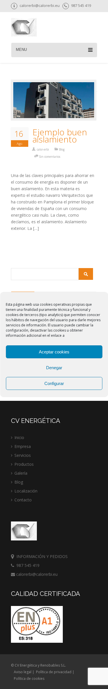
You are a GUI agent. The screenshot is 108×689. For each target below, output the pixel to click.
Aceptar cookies (54, 351)
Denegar (54, 367)
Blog (62, 149)
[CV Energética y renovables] (24, 28)
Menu (21, 49)
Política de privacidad (53, 671)
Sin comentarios (49, 157)
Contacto (23, 500)
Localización (25, 491)
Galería (20, 473)
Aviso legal (22, 671)
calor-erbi (43, 149)
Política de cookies (29, 678)
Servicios (22, 455)
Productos (24, 464)
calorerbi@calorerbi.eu (36, 574)
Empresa (22, 446)
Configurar (54, 383)
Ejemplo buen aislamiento (60, 135)
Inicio (19, 437)
